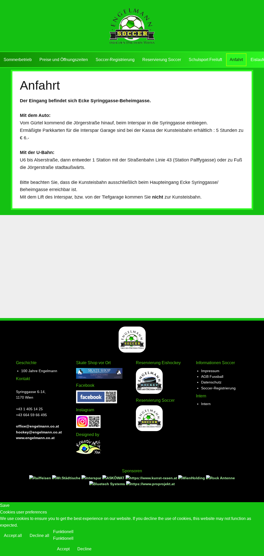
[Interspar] (91, 478)
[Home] (132, 26)
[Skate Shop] (99, 377)
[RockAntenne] (220, 478)
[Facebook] (96, 402)
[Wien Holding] (192, 478)
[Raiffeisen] (40, 478)
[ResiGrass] (152, 478)
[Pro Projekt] (150, 484)
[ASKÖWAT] (114, 478)
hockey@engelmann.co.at (39, 432)
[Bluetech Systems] (107, 484)
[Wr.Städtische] (66, 478)
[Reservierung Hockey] (149, 392)
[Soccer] (149, 430)
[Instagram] (88, 427)
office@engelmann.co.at (37, 426)
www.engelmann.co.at (35, 438)
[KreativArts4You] (89, 453)
